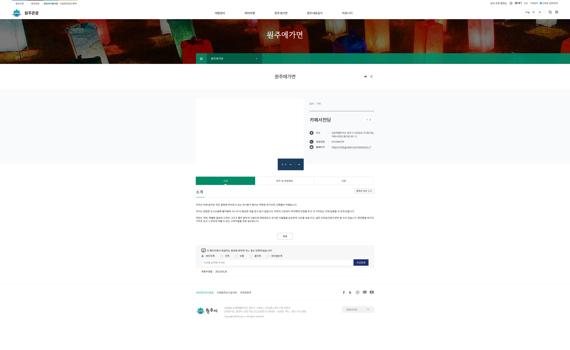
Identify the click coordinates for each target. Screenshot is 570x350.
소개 (225, 181)
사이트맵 (556, 12)
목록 (285, 236)
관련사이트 (352, 309)
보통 (242, 255)
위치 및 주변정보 (284, 181)
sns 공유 (371, 76)
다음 (299, 164)
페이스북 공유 (344, 292)
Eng (527, 12)
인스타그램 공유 (358, 292)
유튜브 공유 (371, 292)
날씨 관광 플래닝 (498, 3)
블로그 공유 (364, 292)
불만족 (257, 255)
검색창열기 (550, 12)
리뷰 (344, 181)
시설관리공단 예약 (68, 3)
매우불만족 (276, 255)
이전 (291, 164)
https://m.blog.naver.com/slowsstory (350, 147)
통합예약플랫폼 (51, 3)
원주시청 (20, 3)
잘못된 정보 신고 (364, 190)
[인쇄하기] (365, 76)
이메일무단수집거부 (227, 292)
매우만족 (210, 255)
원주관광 (35, 3)
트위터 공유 (351, 292)
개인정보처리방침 (205, 292)
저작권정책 (245, 292)
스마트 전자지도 (550, 3)
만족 (227, 255)
